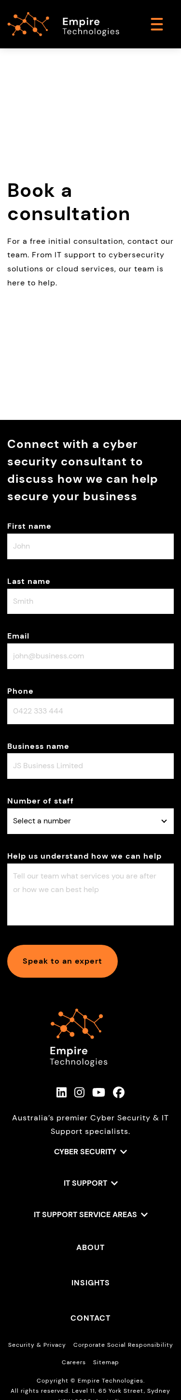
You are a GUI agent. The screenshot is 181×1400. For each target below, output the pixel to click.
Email (18, 636)
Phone (20, 691)
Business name (38, 746)
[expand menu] (157, 24)
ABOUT (90, 1247)
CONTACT (90, 1318)
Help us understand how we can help (84, 856)
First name (29, 526)
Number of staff (40, 801)
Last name (29, 581)
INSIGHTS (90, 1283)
